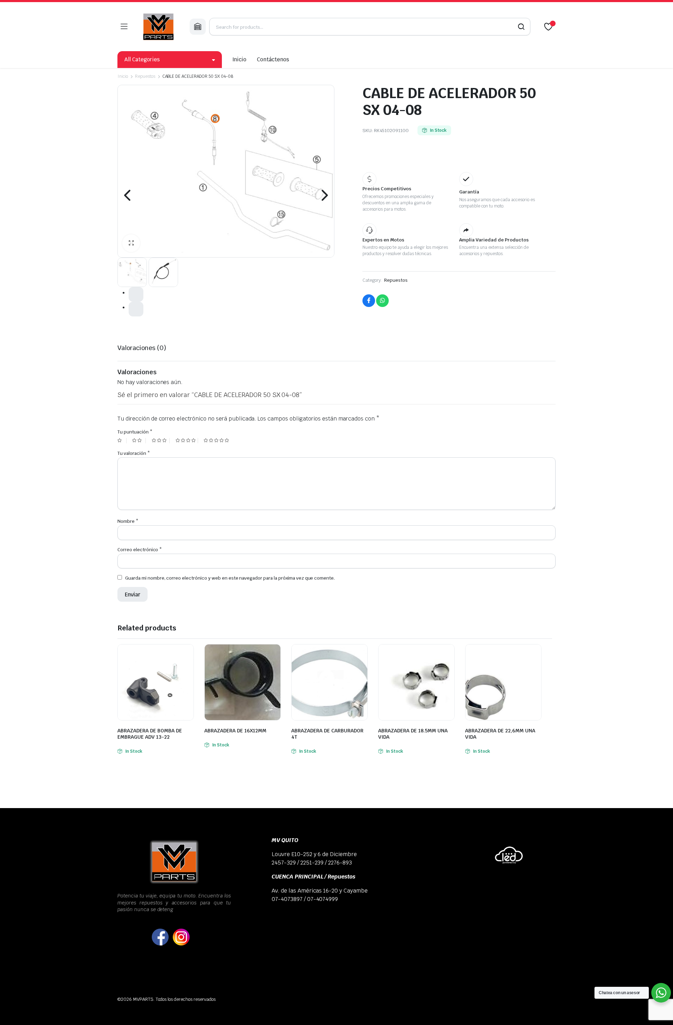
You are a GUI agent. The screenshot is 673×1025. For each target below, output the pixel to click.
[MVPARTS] (158, 26)
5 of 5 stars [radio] (217, 440)
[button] (131, 243)
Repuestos (145, 76)
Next (324, 195)
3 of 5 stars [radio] (161, 440)
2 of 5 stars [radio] (138, 440)
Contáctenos (273, 59)
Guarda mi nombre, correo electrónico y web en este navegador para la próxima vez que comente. (230, 578)
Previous (128, 195)
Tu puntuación (134, 432)
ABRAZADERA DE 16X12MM (235, 730)
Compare (187, 654)
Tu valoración (133, 453)
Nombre (127, 521)
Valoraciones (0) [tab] (141, 348)
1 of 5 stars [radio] (122, 440)
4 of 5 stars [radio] (187, 440)
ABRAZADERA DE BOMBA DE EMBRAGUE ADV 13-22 (149, 733)
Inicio (239, 59)
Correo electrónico (139, 550)
